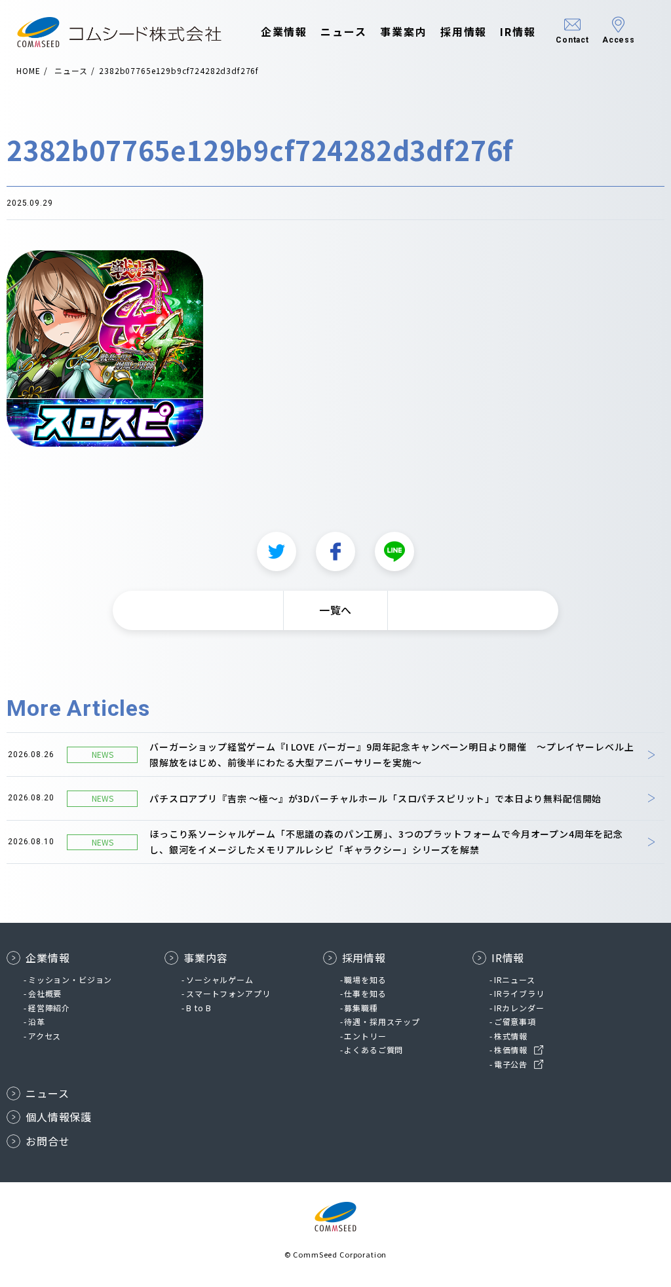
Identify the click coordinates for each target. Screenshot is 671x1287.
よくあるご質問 (373, 1049)
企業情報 (284, 31)
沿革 (36, 1021)
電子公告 (510, 1064)
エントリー (365, 1035)
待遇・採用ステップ (382, 1021)
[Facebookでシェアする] (335, 551)
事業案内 (403, 31)
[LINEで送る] (394, 551)
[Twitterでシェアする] (276, 551)
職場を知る (365, 979)
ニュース (343, 31)
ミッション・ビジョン (70, 979)
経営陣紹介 (49, 1007)
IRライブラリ (519, 993)
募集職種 (360, 1007)
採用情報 (464, 31)
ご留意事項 (515, 1021)
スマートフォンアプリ (228, 993)
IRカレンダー (519, 1007)
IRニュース (514, 979)
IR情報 (518, 31)
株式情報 (510, 1035)
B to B (199, 1007)
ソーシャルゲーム (220, 979)
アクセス (44, 1035)
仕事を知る (365, 993)
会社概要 (45, 993)
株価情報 (510, 1049)
